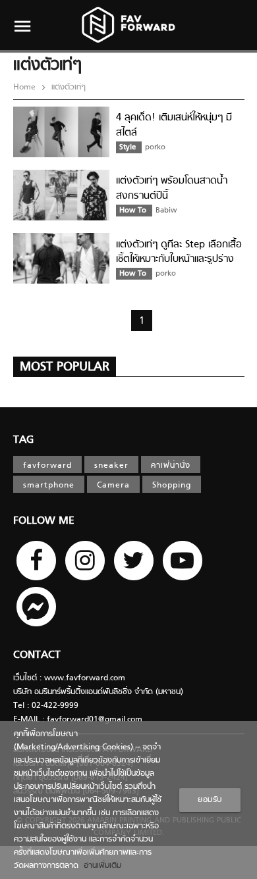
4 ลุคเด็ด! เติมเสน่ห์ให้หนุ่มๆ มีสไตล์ (174, 125)
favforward (47, 465)
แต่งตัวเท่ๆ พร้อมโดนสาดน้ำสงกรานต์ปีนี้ (171, 188)
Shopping (171, 485)
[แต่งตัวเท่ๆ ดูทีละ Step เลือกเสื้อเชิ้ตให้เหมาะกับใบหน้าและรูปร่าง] (61, 281)
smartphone (48, 485)
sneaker (111, 465)
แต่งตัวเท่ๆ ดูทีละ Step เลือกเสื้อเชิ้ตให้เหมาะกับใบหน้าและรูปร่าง (179, 252)
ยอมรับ (210, 800)
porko (155, 147)
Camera (113, 485)
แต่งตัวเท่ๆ (67, 87)
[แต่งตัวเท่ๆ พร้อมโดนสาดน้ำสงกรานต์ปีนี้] (61, 218)
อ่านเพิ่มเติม (99, 865)
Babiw (166, 210)
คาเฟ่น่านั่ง (170, 465)
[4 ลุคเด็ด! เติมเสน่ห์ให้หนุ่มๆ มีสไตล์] (61, 155)
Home (25, 87)
